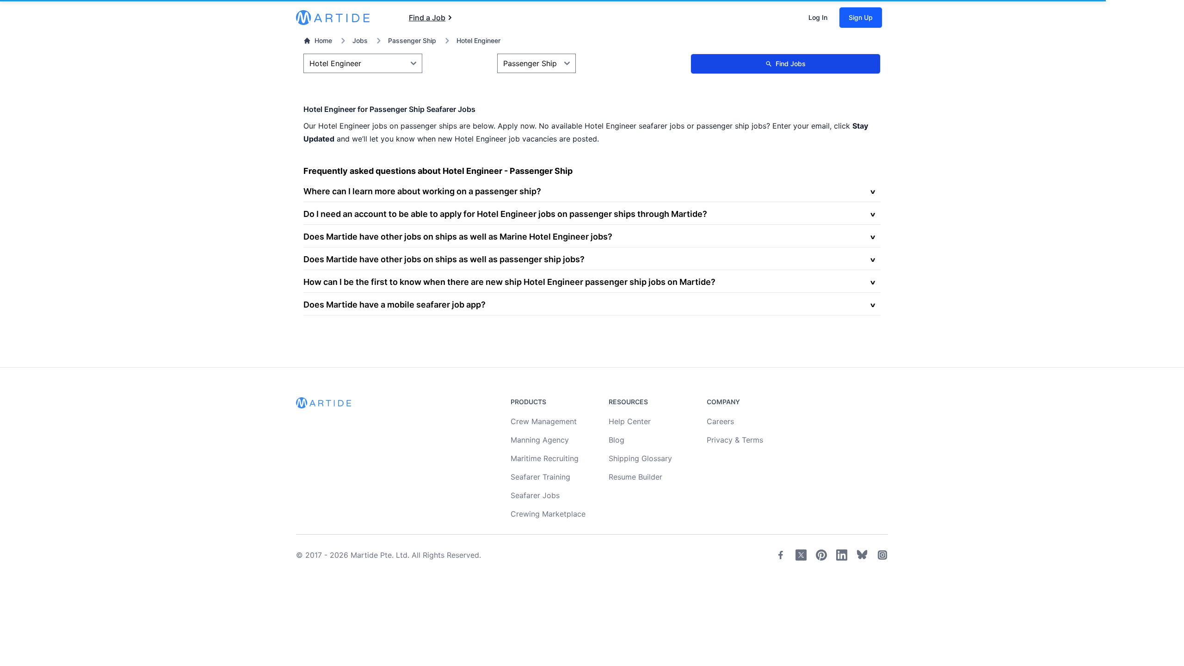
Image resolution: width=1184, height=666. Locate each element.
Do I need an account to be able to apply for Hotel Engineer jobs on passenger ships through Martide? (505, 214)
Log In (817, 17)
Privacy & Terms (735, 439)
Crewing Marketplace (548, 513)
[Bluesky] (862, 555)
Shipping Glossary (640, 458)
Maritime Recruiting (545, 458)
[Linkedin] (841, 555)
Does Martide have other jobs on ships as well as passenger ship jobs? (444, 259)
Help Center (630, 421)
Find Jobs (791, 64)
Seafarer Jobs (535, 495)
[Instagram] (882, 555)
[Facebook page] (780, 555)
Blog (616, 439)
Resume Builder (635, 476)
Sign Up (861, 17)
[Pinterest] (821, 555)
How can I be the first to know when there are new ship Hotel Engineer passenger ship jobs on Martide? (509, 282)
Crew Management (544, 421)
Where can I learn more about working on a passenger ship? (422, 191)
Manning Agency (540, 439)
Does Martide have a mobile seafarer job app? (394, 304)
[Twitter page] (801, 555)
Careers (720, 421)
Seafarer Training (540, 476)
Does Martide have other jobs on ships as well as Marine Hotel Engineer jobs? (457, 236)
